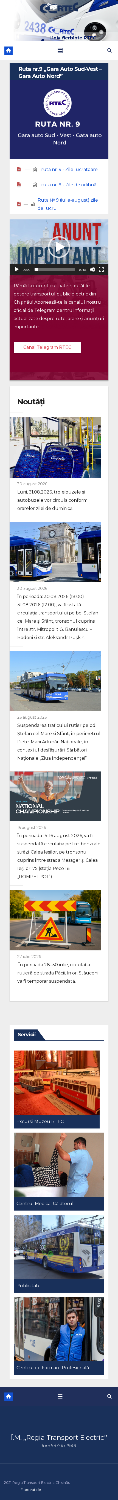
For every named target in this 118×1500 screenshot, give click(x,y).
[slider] (55, 269)
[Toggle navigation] (60, 50)
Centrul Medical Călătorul (45, 1203)
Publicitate (28, 1285)
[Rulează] (16, 269)
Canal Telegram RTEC (47, 347)
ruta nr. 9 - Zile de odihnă (68, 184)
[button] (109, 50)
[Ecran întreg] (101, 269)
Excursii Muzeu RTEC (40, 1121)
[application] (59, 247)
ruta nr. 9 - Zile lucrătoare (69, 169)
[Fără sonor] (92, 269)
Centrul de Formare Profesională (52, 1367)
